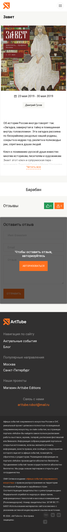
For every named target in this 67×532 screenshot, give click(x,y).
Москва (9, 364)
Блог (7, 347)
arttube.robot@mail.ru (33, 405)
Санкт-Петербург (16, 370)
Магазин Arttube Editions (22, 388)
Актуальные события (20, 341)
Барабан (33, 189)
